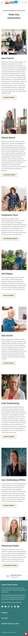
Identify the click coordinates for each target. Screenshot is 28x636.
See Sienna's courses (9, 175)
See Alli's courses (8, 295)
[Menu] (2, 2)
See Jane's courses (8, 97)
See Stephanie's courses (10, 238)
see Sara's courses (8, 505)
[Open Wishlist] (25, 633)
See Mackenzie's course (10, 565)
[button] (25, 2)
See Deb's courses (8, 363)
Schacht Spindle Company (10, 632)
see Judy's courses (8, 436)
